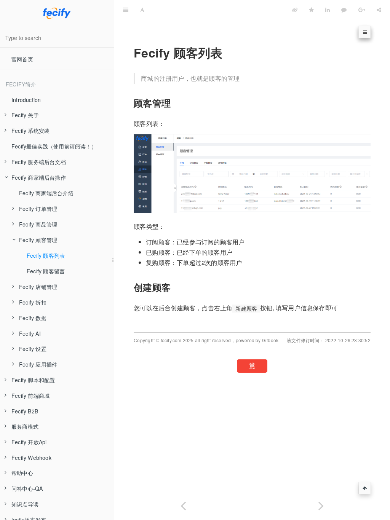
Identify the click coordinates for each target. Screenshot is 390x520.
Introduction (26, 100)
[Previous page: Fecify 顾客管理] (183, 504)
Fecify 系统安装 (30, 130)
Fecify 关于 (25, 115)
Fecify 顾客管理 (38, 240)
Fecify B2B (24, 411)
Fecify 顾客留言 (46, 271)
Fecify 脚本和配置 (33, 380)
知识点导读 (24, 504)
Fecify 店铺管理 (38, 286)
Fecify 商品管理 (38, 224)
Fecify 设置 (32, 349)
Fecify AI (30, 333)
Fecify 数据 (32, 318)
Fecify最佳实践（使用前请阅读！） (54, 146)
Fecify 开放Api (28, 442)
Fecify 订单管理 (38, 208)
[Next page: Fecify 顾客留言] (321, 504)
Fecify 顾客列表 (46, 255)
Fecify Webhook (31, 457)
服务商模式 (24, 426)
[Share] (379, 9)
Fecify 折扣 (32, 302)
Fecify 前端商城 (30, 395)
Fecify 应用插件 (38, 364)
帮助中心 (22, 473)
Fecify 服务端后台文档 (38, 162)
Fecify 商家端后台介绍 (46, 193)
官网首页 (22, 59)
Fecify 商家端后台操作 (38, 177)
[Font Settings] (142, 9)
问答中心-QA (27, 488)
